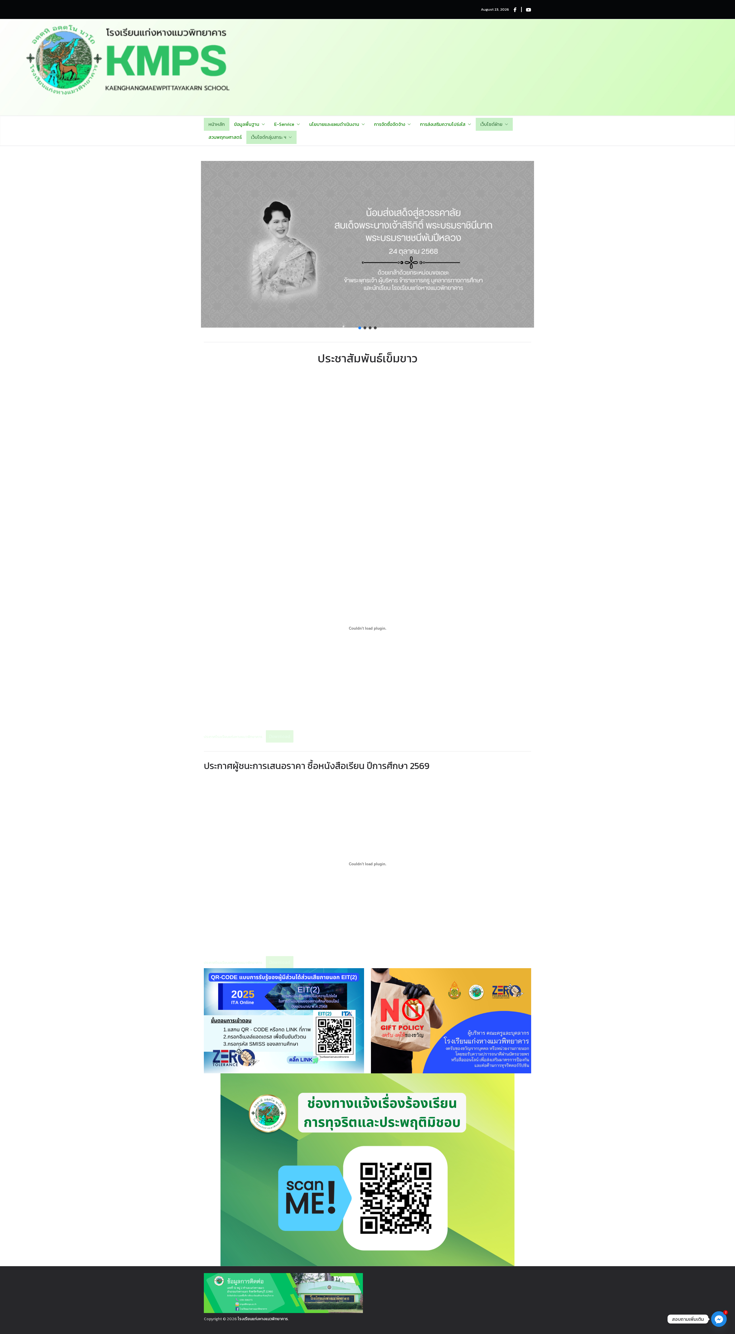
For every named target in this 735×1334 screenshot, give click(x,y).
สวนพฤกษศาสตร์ (225, 137)
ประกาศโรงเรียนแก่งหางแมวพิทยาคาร (233, 736)
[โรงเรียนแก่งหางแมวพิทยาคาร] (367, 23)
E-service (284, 124)
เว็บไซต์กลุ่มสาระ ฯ (268, 137)
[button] (262, 124)
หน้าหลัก (216, 124)
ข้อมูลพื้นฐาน (246, 124)
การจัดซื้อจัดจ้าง (389, 124)
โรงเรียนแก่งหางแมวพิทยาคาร (263, 1319)
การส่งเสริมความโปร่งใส (442, 124)
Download (279, 736)
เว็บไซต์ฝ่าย (491, 124)
